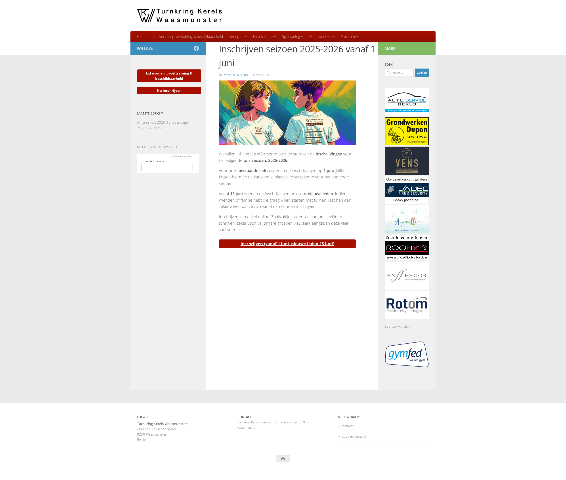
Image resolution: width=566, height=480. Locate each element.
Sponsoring (291, 36)
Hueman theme (192, 471)
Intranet (348, 426)
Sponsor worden (397, 326)
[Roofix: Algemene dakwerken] (407, 259)
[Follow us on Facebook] (196, 48)
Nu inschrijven (169, 90)
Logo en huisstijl (354, 436)
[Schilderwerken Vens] (407, 173)
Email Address (153, 161)
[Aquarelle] (407, 232)
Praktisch (348, 36)
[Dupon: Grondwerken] (407, 144)
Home (142, 36)
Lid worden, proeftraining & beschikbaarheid (188, 36)
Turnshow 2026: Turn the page (164, 122)
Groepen (236, 36)
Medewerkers (320, 36)
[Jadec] (407, 203)
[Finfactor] (407, 288)
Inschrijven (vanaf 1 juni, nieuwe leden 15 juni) (287, 243)
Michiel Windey (236, 75)
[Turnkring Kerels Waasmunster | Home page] (179, 15)
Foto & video (263, 36)
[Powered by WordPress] (154, 471)
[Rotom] (407, 318)
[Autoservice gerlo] (407, 115)
